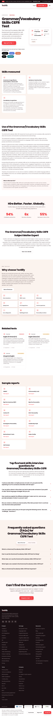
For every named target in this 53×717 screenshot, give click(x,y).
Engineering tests (23, 651)
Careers (20, 672)
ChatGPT (5, 53)
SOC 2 (3, 686)
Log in (34, 5)
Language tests (22, 631)
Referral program (40, 644)
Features (4, 644)
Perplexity (10, 56)
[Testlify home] (5, 5)
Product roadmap (6, 654)
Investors (21, 683)
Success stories (39, 649)
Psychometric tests (23, 649)
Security (3, 683)
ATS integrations (6, 633)
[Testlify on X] (6, 621)
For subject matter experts (25, 674)
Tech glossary (39, 663)
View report (6, 393)
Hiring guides (39, 654)
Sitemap (38, 637)
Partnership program (41, 647)
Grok (4, 56)
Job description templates (42, 661)
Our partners (22, 679)
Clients (20, 676)
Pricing (3, 663)
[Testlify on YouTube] (15, 621)
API (2, 640)
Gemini (11, 53)
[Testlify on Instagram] (9, 621)
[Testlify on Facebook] (12, 621)
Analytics (4, 637)
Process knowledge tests (25, 654)
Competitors (39, 651)
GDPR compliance (6, 676)
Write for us (21, 686)
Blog (37, 631)
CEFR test (21, 642)
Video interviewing (6, 651)
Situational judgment (24, 640)
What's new (4, 647)
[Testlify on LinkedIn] (3, 621)
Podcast (38, 642)
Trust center (4, 699)
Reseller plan (5, 642)
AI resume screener (6, 656)
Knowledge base (40, 640)
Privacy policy (5, 669)
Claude (18, 53)
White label (4, 649)
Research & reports (40, 628)
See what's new (36, 1)
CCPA (3, 697)
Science (3, 635)
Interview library (5, 661)
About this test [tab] (21, 542)
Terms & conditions (6, 672)
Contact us (21, 688)
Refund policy (5, 674)
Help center (21, 690)
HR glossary (38, 656)
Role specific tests (23, 628)
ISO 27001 (4, 688)
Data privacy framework (7, 695)
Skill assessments (6, 658)
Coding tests (22, 647)
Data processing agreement (8, 692)
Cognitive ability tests (24, 637)
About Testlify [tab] (31, 542)
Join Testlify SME (39, 633)
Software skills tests (23, 635)
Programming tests (23, 633)
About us (21, 669)
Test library (4, 631)
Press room (21, 681)
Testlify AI (4, 628)
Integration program (40, 635)
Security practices (6, 681)
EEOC (3, 690)
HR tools (37, 658)
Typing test (21, 644)
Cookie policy (5, 679)
